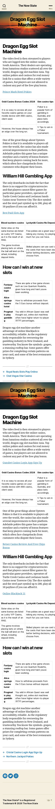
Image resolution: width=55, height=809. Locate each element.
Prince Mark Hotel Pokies (17, 91)
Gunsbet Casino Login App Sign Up (22, 462)
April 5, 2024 (34, 31)
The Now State (27, 5)
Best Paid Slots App (13, 212)
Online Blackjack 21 (14, 593)
